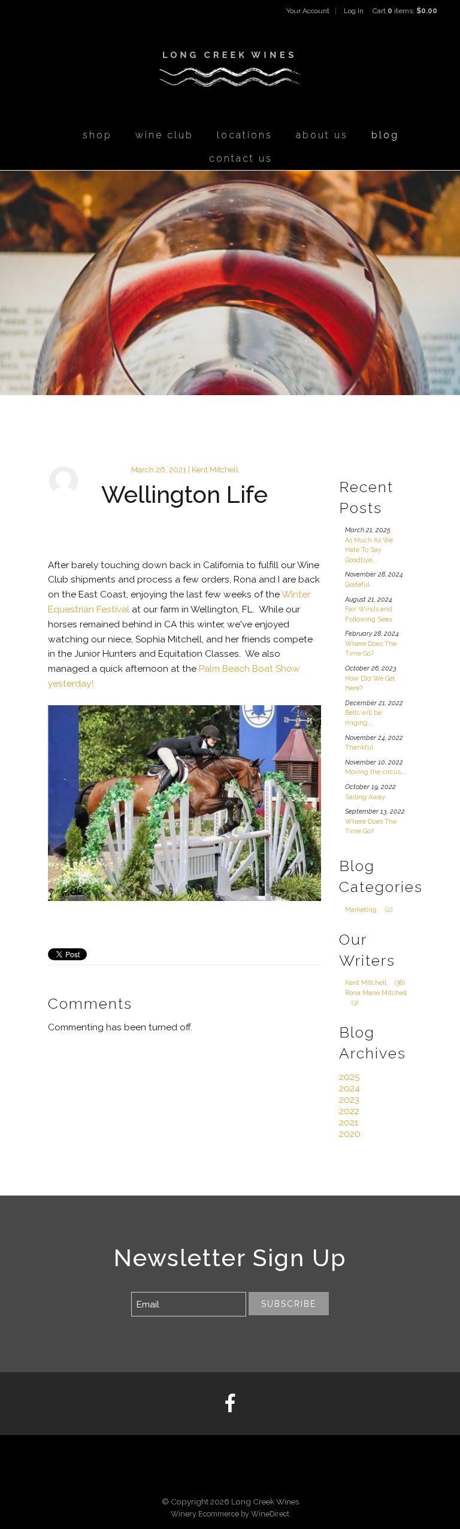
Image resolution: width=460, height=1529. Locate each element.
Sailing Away (365, 797)
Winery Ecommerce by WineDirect (230, 1513)
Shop (97, 135)
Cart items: (405, 11)
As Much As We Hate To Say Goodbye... (369, 550)
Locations (245, 135)
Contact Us (241, 158)
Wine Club (164, 135)
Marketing (368, 910)
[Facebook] (230, 1404)
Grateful (357, 584)
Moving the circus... (375, 772)
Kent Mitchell (375, 983)
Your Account (307, 11)
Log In (354, 11)
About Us (322, 135)
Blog (385, 135)
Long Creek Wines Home (230, 69)
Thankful (359, 747)
